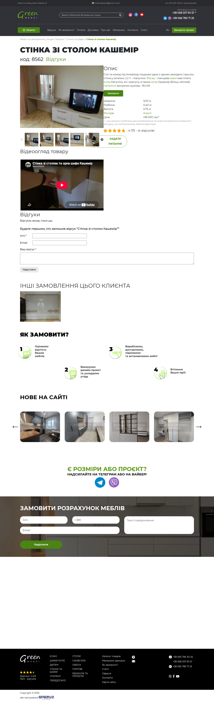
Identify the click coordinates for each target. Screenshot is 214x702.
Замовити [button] (113, 93)
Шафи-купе (57, 660)
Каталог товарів (111, 656)
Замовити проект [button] (184, 30)
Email (24, 242)
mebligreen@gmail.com (107, 3)
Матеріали (119, 30)
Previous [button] (21, 139)
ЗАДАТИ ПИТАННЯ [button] (115, 141)
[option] (31, 139)
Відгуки (51, 30)
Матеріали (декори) (113, 660)
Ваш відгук (28, 249)
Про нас (105, 30)
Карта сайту (109, 682)
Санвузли (79, 660)
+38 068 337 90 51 (183, 12)
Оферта (106, 673)
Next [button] (102, 139)
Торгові (77, 669)
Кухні (53, 656)
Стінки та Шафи (56, 670)
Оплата (81, 30)
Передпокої (58, 680)
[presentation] (15, 427)
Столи (76, 656)
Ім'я (23, 235)
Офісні (76, 665)
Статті (144, 30)
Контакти (133, 30)
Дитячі (54, 665)
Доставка (93, 30)
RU (168, 30)
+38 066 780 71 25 (183, 18)
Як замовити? (66, 30)
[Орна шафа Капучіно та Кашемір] (40, 294)
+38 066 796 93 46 (183, 657)
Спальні (55, 676)
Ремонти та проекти (80, 675)
